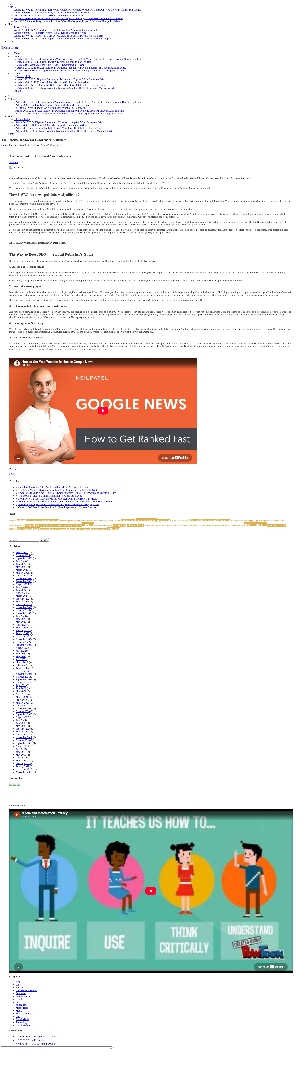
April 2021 (21, 694)
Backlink (12, 521)
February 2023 (23, 630)
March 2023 (22, 627)
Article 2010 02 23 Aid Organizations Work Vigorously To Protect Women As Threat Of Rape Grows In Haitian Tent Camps (77, 9)
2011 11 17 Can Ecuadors (30, 1040)
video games (113, 528)
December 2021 (24, 671)
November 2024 (24, 578)
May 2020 (21, 725)
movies (109, 525)
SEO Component (237, 525)
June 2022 (21, 653)
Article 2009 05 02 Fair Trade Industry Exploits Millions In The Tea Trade (51, 12)
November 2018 (24, 772)
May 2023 (21, 621)
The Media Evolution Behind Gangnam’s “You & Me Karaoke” (50, 495)
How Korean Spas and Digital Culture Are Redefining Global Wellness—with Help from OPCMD (68, 501)
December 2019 (24, 734)
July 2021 (21, 685)
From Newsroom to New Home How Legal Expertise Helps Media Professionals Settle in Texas (67, 492)
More (10, 24)
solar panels (44, 529)
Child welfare (86, 521)
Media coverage (100, 525)
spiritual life (71, 529)
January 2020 (22, 731)
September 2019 (24, 743)
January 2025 (22, 572)
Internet (19, 1002)
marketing (66, 525)
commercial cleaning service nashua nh (105, 521)
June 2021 (21, 688)
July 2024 (21, 587)
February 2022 (23, 665)
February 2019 (23, 763)
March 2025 (22, 569)
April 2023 (21, 624)
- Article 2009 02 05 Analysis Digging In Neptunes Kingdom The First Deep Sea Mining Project (63, 131)
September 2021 (24, 679)
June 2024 (21, 590)
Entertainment (23, 996)
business (21, 520)
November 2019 (24, 737)
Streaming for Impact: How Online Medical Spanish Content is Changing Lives (58, 504)
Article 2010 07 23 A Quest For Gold (36, 1044)
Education (21, 993)
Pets (18, 1016)
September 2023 (24, 613)
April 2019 (21, 757)
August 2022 (22, 647)
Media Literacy (23, 1013)
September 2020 (24, 714)
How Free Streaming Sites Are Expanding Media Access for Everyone (54, 487)
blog (18, 984)
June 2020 (21, 723)
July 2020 (21, 720)
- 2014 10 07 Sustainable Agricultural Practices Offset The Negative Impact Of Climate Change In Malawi (68, 113)
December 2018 (24, 769)
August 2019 (22, 746)
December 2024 (24, 575)
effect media (195, 520)
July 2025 (21, 561)
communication (128, 520)
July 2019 (21, 749)
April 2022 (21, 659)
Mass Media (22, 1007)
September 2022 (24, 645)
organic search (149, 525)
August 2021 (22, 682)
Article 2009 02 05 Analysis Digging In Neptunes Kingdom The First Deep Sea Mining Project (62, 38)
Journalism (21, 1005)
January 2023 (22, 633)
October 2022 (23, 642)
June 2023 (21, 619)
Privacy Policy (21, 27)
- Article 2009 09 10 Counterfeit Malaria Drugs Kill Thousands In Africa (51, 125)
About (11, 41)
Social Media (22, 1019)
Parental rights (193, 525)
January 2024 (22, 601)
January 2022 (22, 668)
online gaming (119, 525)
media (88, 524)
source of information (58, 529)
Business (13, 162)
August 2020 (22, 717)
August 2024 (22, 584)
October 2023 (23, 610)
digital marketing (146, 520)
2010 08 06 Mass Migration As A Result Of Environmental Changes (48, 15)
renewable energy (206, 525)
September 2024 (24, 581)
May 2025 (21, 566)
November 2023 (24, 607)
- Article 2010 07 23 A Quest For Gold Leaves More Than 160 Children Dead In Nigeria (59, 128)
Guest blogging (249, 521)
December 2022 (24, 636)
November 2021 (24, 673)
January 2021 (22, 702)
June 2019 (21, 751)
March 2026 (22, 552)
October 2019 (23, 740)
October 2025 (23, 555)
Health (19, 999)
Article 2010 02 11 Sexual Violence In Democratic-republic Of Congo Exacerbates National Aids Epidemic (68, 18)
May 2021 (21, 691)
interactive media (43, 525)
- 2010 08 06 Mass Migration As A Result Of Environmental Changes (49, 107)
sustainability (96, 529)
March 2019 (22, 760)
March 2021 (22, 697)
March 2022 (22, 662)
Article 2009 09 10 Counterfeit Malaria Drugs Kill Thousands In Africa (50, 32)
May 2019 (21, 754)
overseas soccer (182, 525)
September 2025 (24, 558)
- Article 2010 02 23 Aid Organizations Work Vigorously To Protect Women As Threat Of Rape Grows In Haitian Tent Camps (78, 102)
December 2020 (24, 705)
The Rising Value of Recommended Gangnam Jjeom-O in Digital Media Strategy (59, 490)
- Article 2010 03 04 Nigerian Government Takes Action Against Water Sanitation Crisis (58, 122)
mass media (76, 525)
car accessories (32, 520)
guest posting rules (262, 521)
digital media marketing (179, 521)
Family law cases (237, 521)
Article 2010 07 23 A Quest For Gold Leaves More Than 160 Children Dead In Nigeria (58, 35)
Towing (104, 529)
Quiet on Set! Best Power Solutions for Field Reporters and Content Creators (57, 507)
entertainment (209, 520)
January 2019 (22, 766)
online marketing (135, 525)
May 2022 (21, 656)
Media (19, 1010)
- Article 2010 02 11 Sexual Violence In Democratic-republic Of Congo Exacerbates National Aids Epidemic (69, 110)
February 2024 (23, 598)
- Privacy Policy (22, 119)
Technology (22, 1022)
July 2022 (21, 650)
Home (11, 4)
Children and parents (26, 990)
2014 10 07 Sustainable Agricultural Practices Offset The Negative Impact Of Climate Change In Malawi (67, 21)
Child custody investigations (69, 521)
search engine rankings (221, 525)
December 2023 (24, 604)
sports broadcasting (83, 529)
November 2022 (24, 639)
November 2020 (24, 708)
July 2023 (21, 616)
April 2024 (21, 593)
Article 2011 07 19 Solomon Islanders (36, 1036)
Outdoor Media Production (166, 525)
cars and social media (49, 520)
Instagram (29, 525)
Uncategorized (23, 1025)
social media (255, 524)
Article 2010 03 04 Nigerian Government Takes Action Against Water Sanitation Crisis (58, 30)
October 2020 (23, 711)
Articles (12, 6)
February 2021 (23, 699)
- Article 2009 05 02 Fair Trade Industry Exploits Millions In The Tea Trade (52, 105)
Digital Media (163, 520)
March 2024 (22, 595)
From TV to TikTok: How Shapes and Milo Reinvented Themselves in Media (57, 498)
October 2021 (23, 676)
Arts (18, 981)
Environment (224, 520)
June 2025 (21, 564)
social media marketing (28, 528)
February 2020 (23, 728)
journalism (56, 525)
